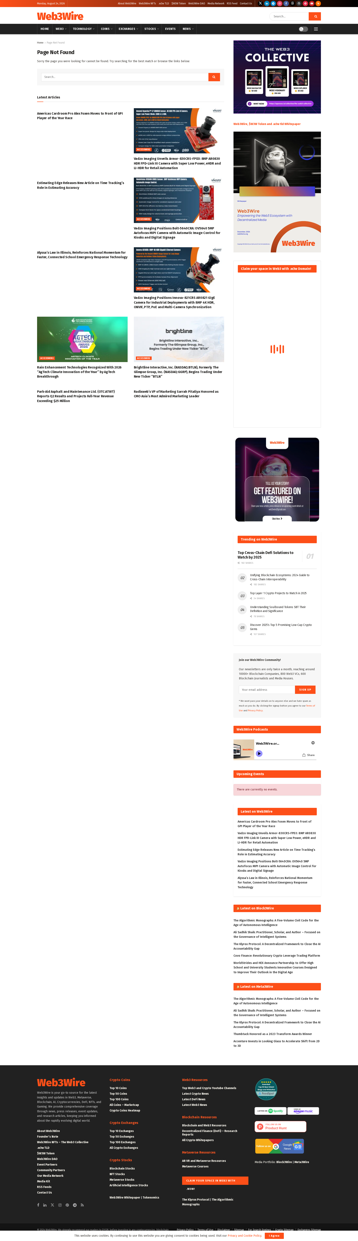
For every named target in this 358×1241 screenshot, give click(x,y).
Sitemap (239, 1229)
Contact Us (246, 3)
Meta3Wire (301, 1162)
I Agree (274, 1235)
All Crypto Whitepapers (198, 1140)
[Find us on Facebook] (286, 3)
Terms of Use (205, 1229)
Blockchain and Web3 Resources (204, 1125)
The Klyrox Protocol (195, 1199)
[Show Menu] (316, 29)
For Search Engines (259, 1229)
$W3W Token (179, 3)
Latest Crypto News (195, 1094)
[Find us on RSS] (318, 3)
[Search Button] (315, 16)
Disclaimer (223, 1229)
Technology (82, 29)
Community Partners (51, 1170)
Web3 (60, 29)
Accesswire (143, 149)
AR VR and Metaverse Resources (204, 1161)
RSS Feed (232, 3)
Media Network (216, 3)
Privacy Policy (185, 1229)
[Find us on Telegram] (273, 3)
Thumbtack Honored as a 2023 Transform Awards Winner (272, 1034)
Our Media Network (50, 1176)
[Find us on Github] (299, 3)
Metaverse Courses (195, 1166)
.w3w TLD (163, 3)
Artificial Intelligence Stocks (129, 1185)
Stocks (150, 29)
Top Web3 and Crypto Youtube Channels (209, 1088)
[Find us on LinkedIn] (267, 3)
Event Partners (47, 1164)
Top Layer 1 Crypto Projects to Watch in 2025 (278, 593)
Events (170, 29)
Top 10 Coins (118, 1088)
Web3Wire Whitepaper (125, 1197)
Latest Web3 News (194, 1105)
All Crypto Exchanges (124, 1148)
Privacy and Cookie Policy (244, 1235)
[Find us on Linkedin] (44, 1205)
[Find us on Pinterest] (305, 3)
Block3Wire (284, 1162)
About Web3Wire (127, 3)
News (187, 29)
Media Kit (43, 1181)
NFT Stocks (117, 1174)
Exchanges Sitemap (309, 1229)
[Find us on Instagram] (279, 3)
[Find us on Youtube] (311, 3)
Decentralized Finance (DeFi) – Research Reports (209, 1132)
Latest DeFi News (194, 1099)
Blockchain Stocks (122, 1168)
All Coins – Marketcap (124, 1105)
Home (45, 29)
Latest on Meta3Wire (256, 987)
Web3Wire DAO (196, 3)
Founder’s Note (47, 1136)
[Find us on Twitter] (260, 3)
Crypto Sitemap (284, 1229)
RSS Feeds (44, 1187)
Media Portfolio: (265, 1162)
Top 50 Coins (118, 1094)
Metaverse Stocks (122, 1180)
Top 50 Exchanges (122, 1136)
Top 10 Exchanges (122, 1131)
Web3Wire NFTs (147, 3)
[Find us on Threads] (292, 3)
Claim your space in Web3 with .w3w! (210, 1182)
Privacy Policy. (255, 710)
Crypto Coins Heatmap (125, 1110)
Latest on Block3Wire (257, 908)
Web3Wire (60, 16)
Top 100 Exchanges (123, 1142)
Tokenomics (151, 1197)
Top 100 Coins (119, 1099)
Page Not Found (56, 42)
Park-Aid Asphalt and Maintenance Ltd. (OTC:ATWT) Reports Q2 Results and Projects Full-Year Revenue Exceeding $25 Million (76, 396)
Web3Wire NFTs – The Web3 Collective (62, 1142)
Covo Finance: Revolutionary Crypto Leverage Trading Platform (276, 955)
